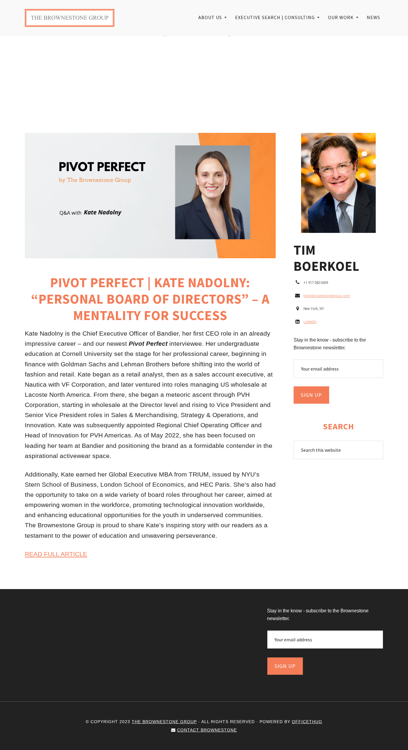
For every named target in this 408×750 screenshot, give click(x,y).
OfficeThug (307, 721)
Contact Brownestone (207, 730)
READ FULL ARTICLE (56, 554)
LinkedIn (310, 321)
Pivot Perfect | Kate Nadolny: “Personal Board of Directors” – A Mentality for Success (150, 299)
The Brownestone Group (69, 18)
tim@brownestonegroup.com (326, 295)
